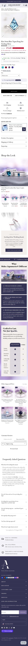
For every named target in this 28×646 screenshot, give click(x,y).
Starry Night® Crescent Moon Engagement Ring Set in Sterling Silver (20, 421)
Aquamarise (11, 638)
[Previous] (4, 1)
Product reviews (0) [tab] (8, 439)
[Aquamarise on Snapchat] (9, 628)
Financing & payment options (9, 118)
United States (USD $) (9, 623)
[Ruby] (5, 67)
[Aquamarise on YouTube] (14, 628)
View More (25, 384)
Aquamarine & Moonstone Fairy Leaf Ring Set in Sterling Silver (7, 421)
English (3, 619)
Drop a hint (6, 95)
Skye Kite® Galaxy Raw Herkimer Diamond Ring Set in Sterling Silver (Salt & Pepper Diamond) (21, 401)
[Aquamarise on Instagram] (5, 628)
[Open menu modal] (2, 5)
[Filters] (2, 443)
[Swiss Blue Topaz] (2, 67)
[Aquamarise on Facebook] (2, 628)
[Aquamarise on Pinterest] (7, 628)
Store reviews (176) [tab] (20, 439)
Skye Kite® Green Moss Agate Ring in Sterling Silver (7, 400)
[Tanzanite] (12, 67)
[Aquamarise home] (14, 564)
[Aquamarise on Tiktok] (12, 628)
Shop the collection (13, 250)
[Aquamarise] (14, 5)
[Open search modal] (24, 5)
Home (2, 8)
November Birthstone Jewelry (10, 8)
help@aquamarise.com (14, 616)
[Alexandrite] (9, 67)
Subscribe (22, 612)
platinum (12, 244)
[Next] (24, 1)
